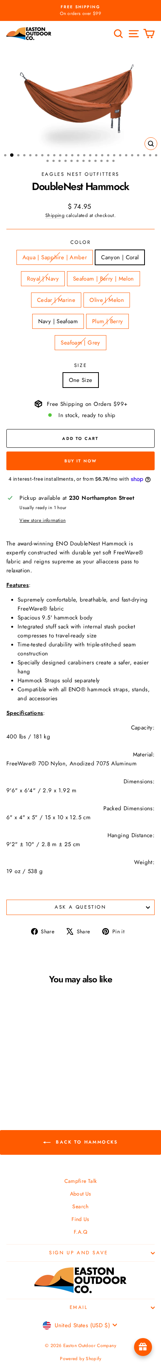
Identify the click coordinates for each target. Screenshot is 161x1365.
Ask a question (80, 906)
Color (80, 242)
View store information (42, 520)
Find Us (80, 1219)
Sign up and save (78, 1252)
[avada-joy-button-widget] (143, 1347)
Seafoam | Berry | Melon (103, 279)
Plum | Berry (107, 321)
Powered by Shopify (80, 1358)
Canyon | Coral (120, 257)
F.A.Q (80, 1232)
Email (79, 1307)
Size (80, 365)
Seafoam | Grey (80, 343)
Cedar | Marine (56, 300)
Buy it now (80, 461)
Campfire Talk (80, 1181)
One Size (80, 380)
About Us (80, 1193)
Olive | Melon (106, 300)
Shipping (54, 215)
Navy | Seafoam (58, 321)
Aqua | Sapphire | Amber (54, 257)
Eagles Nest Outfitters (80, 174)
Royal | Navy (43, 279)
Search (80, 1206)
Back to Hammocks (86, 1142)
